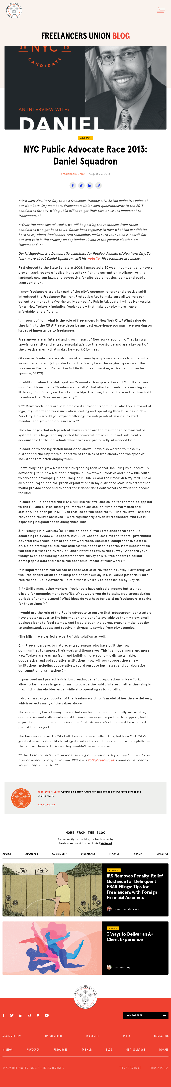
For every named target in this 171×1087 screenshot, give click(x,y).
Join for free (134, 1015)
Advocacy (31, 853)
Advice (7, 853)
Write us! (106, 843)
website (93, 258)
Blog (109, 1049)
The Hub (87, 1049)
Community (59, 853)
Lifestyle (162, 853)
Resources (60, 1049)
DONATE (163, 1049)
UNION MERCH (53, 1036)
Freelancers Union (73, 174)
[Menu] (161, 10)
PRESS (127, 1036)
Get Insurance (135, 1049)
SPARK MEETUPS (12, 1036)
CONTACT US (161, 1036)
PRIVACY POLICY (159, 1067)
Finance (114, 853)
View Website (46, 804)
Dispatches (88, 853)
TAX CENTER (93, 1036)
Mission (8, 1049)
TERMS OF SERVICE (130, 1067)
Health (138, 853)
